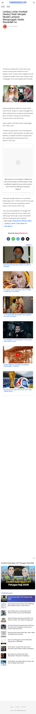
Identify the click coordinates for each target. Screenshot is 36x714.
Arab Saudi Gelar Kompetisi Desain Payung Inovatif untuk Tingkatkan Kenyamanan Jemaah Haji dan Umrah (21, 627)
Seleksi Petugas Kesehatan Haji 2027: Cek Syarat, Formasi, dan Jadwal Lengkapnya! (20, 618)
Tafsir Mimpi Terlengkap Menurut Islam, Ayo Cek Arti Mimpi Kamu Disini (21, 662)
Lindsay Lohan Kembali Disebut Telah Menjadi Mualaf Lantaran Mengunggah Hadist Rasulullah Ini (15, 17)
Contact (17, 707)
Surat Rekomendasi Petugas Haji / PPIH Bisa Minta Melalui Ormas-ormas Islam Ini (21, 604)
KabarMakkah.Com (21, 710)
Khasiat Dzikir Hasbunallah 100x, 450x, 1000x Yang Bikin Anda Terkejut (21, 633)
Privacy (23, 707)
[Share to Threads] (23, 239)
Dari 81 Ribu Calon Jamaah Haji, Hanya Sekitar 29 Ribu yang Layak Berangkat (19, 611)
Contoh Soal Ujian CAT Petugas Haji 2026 (17, 563)
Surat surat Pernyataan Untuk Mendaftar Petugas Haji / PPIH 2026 (20, 640)
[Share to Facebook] (8, 239)
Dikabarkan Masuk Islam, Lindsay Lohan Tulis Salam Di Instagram (18, 223)
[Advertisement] (18, 47)
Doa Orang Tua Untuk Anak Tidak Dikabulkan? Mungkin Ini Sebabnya (18, 654)
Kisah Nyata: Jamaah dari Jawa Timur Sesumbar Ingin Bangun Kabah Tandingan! (21, 647)
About (12, 707)
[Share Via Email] (27, 239)
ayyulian (15, 26)
